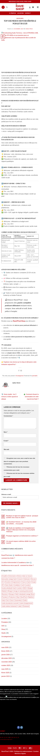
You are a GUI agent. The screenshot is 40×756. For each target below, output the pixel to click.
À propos (12, 13)
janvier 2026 (5, 654)
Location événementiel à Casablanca (13, 562)
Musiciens (4, 594)
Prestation (4, 597)
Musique (11, 594)
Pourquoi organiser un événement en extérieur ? (22, 536)
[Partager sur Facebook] (19, 370)
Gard (28, 582)
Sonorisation (18, 600)
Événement (26, 606)
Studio (25, 600)
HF (3, 585)
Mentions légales (20, 753)
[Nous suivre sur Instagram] (21, 727)
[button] (3, 7)
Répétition (31, 597)
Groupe (33, 582)
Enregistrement (16, 582)
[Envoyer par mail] (21, 370)
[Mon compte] (30, 7)
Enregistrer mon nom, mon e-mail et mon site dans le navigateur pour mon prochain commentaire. (19, 461)
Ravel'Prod (29, 28)
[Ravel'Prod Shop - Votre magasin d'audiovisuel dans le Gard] (20, 7)
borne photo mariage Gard (9, 579)
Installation (17, 585)
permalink (34, 375)
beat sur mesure (27, 576)
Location (20, 13)
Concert (20, 579)
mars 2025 (4, 669)
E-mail (6, 440)
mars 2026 (4, 647)
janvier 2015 (5, 676)
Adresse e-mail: (6, 494)
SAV (2, 626)
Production (12, 597)
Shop (3, 629)
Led (23, 585)
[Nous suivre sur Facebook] (18, 727)
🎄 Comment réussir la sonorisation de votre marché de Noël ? (31, 396)
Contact (28, 13)
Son (7, 600)
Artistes (19, 576)
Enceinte (7, 582)
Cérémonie (26, 579)
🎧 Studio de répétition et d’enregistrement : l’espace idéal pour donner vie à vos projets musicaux (20, 529)
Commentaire (8, 416)
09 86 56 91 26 (14, 737)
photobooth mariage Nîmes (27, 594)
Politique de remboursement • (23, 751)
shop (3, 600)
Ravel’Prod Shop (19, 321)
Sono (11, 600)
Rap (18, 597)
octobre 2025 (5, 665)
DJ (2, 582)
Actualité (4, 576)
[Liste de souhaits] (33, 7)
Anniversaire (11, 576)
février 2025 (5, 672)
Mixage (10, 591)
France (23, 582)
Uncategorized (20, 18)
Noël (17, 594)
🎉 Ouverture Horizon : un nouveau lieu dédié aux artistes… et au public (21, 522)
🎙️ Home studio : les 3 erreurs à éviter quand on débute (9, 396)
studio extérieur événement (9, 606)
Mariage (30, 588)
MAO (24, 588)
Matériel (4, 591)
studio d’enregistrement (26, 603)
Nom (5, 432)
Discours (33, 579)
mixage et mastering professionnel (23, 591)
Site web (6, 449)
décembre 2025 (6, 658)
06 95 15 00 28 (4, 737)
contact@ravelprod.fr (6, 739)
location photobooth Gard (8, 588)
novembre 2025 (6, 662)
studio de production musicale (10, 603)
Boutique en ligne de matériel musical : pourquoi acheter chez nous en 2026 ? (22, 516)
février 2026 (5, 651)
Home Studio (8, 585)
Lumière (19, 588)
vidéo (19, 606)
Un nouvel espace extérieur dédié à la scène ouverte (21, 542)
